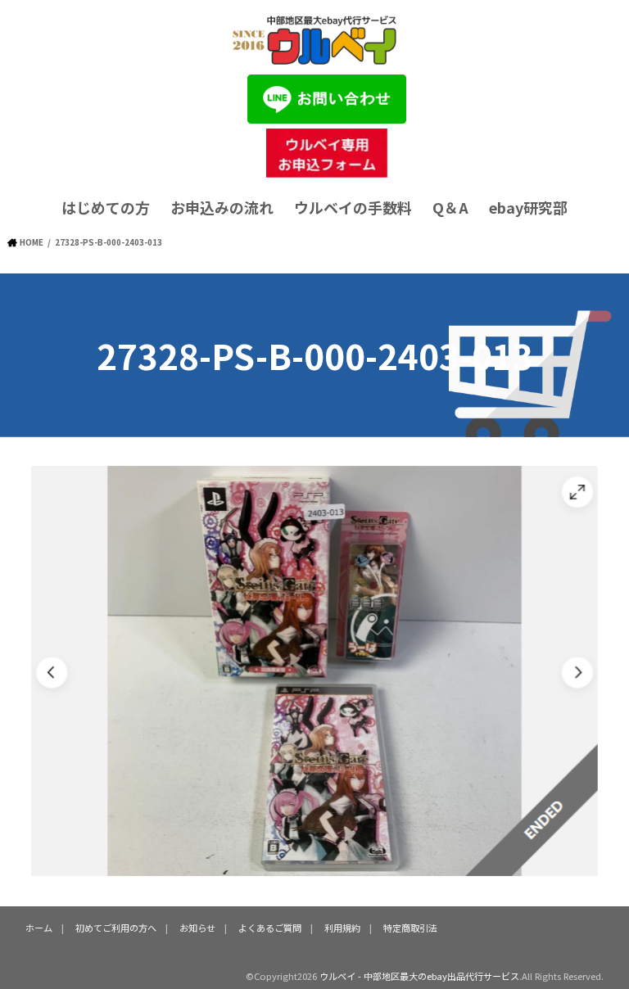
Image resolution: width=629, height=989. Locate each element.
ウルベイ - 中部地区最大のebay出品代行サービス (419, 975)
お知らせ (197, 927)
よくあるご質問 (269, 927)
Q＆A (450, 207)
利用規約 (342, 927)
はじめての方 (105, 207)
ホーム (38, 927)
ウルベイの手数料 (353, 207)
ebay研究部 (528, 207)
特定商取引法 (410, 927)
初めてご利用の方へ (115, 927)
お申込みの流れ (222, 207)
